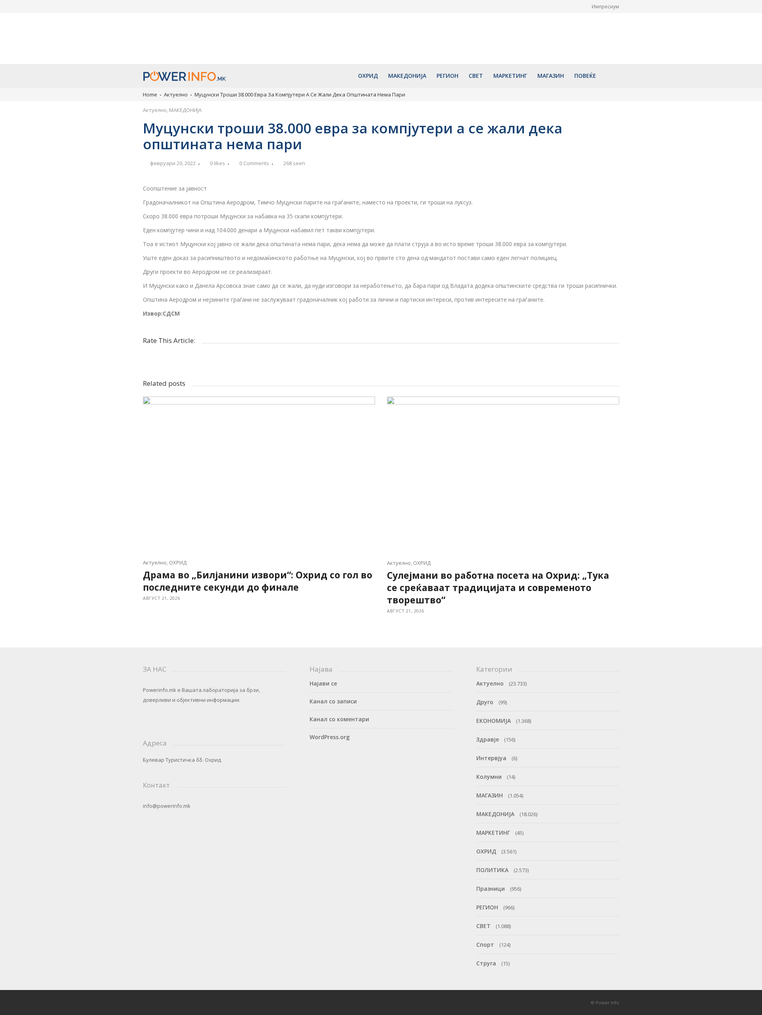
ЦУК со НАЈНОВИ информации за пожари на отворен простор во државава (576, 24)
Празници (490, 888)
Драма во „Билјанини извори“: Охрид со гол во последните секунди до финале (183, 24)
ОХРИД (178, 562)
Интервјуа (491, 758)
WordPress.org (330, 737)
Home (150, 94)
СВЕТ (483, 926)
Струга (486, 963)
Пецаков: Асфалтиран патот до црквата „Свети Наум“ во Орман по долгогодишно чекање (478, 28)
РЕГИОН (487, 907)
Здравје (487, 739)
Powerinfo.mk (159, 689)
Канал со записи (333, 701)
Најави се (323, 683)
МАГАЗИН (489, 795)
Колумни (489, 776)
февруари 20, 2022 (173, 163)
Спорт (485, 944)
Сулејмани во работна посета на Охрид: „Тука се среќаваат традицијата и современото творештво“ (281, 28)
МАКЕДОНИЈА (185, 110)
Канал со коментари (339, 719)
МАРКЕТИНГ (493, 832)
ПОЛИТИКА (492, 870)
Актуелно (176, 94)
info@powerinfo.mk (166, 805)
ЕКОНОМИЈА (493, 720)
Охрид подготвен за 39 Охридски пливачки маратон (377, 20)
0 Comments (254, 163)
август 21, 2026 (168, 41)
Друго (484, 702)
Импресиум (605, 6)
